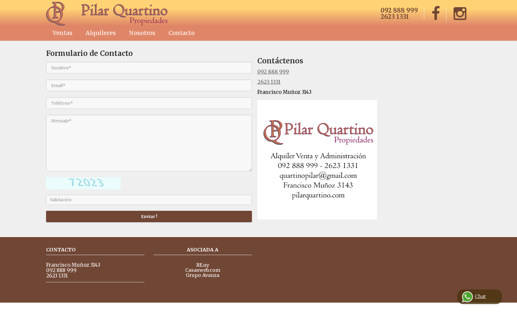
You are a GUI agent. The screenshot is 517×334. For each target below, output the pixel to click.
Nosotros (142, 32)
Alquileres (101, 32)
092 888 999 (399, 10)
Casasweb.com (202, 270)
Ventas (62, 32)
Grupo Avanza (202, 275)
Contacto (181, 32)
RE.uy (202, 265)
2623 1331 (395, 16)
